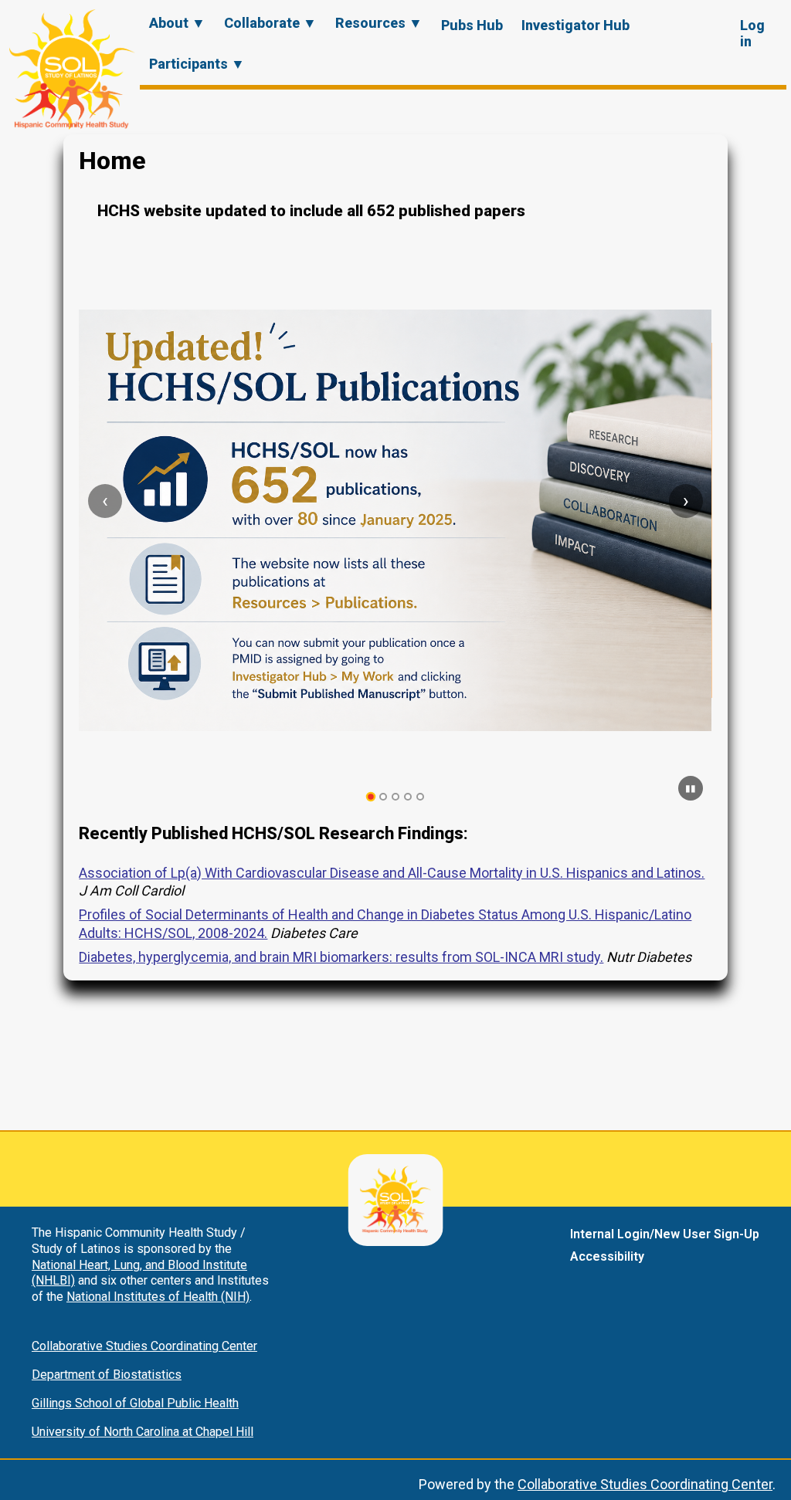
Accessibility (607, 1256)
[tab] (371, 797)
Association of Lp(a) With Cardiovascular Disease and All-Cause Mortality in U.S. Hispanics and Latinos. (391, 873)
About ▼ (177, 23)
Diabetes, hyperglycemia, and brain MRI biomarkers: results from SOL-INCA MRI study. (341, 957)
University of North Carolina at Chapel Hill (142, 1431)
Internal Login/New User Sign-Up (664, 1234)
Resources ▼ (379, 23)
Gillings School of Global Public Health (135, 1403)
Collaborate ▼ (270, 23)
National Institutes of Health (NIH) (158, 1296)
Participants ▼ (197, 64)
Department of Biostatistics (107, 1374)
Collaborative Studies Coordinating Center (144, 1346)
